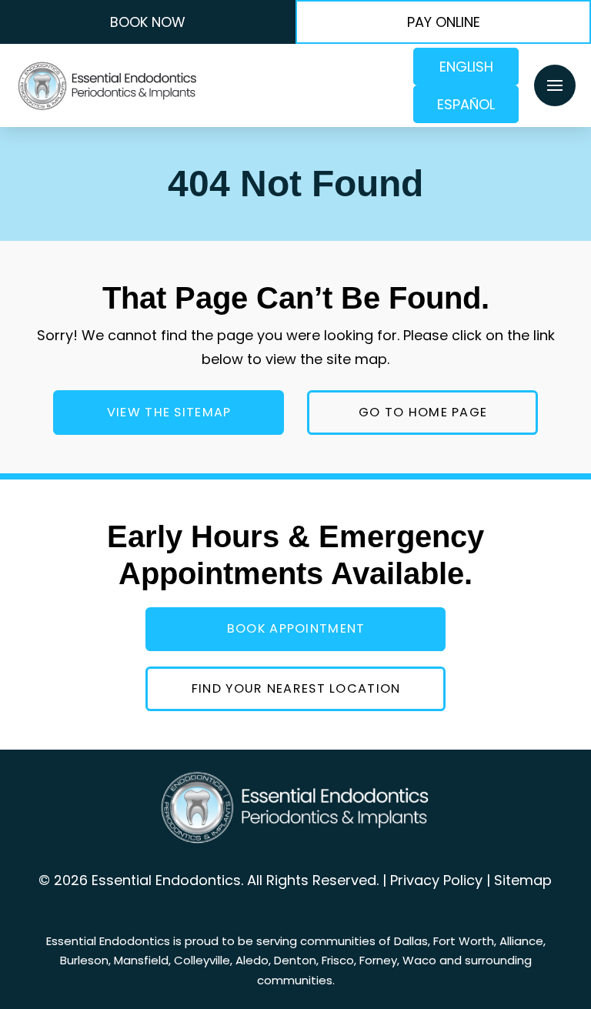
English (466, 66)
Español (466, 104)
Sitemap (523, 880)
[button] (555, 85)
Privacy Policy (436, 880)
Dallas (411, 941)
